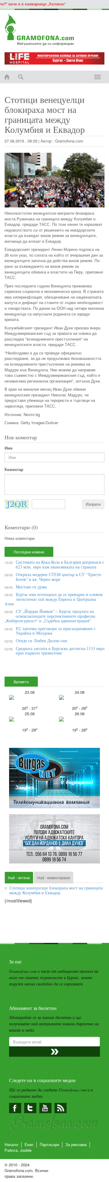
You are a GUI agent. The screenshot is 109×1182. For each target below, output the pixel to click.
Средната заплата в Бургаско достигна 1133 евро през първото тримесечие (60, 650)
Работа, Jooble (18, 1150)
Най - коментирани (53, 877)
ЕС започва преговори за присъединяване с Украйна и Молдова (56, 631)
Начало (11, 1144)
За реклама (76, 1144)
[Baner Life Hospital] (54, 58)
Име (8, 448)
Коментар (14, 469)
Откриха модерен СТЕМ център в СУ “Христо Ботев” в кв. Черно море (58, 577)
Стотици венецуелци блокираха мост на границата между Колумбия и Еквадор (56, 890)
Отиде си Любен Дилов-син (41, 640)
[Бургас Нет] (54, 780)
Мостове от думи (31, 587)
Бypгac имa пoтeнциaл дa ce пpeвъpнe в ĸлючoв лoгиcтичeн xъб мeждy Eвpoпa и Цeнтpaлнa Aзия (54, 599)
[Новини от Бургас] (54, 29)
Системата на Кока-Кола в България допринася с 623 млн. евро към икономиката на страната (60, 564)
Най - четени (19, 877)
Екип (29, 1144)
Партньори (49, 1144)
